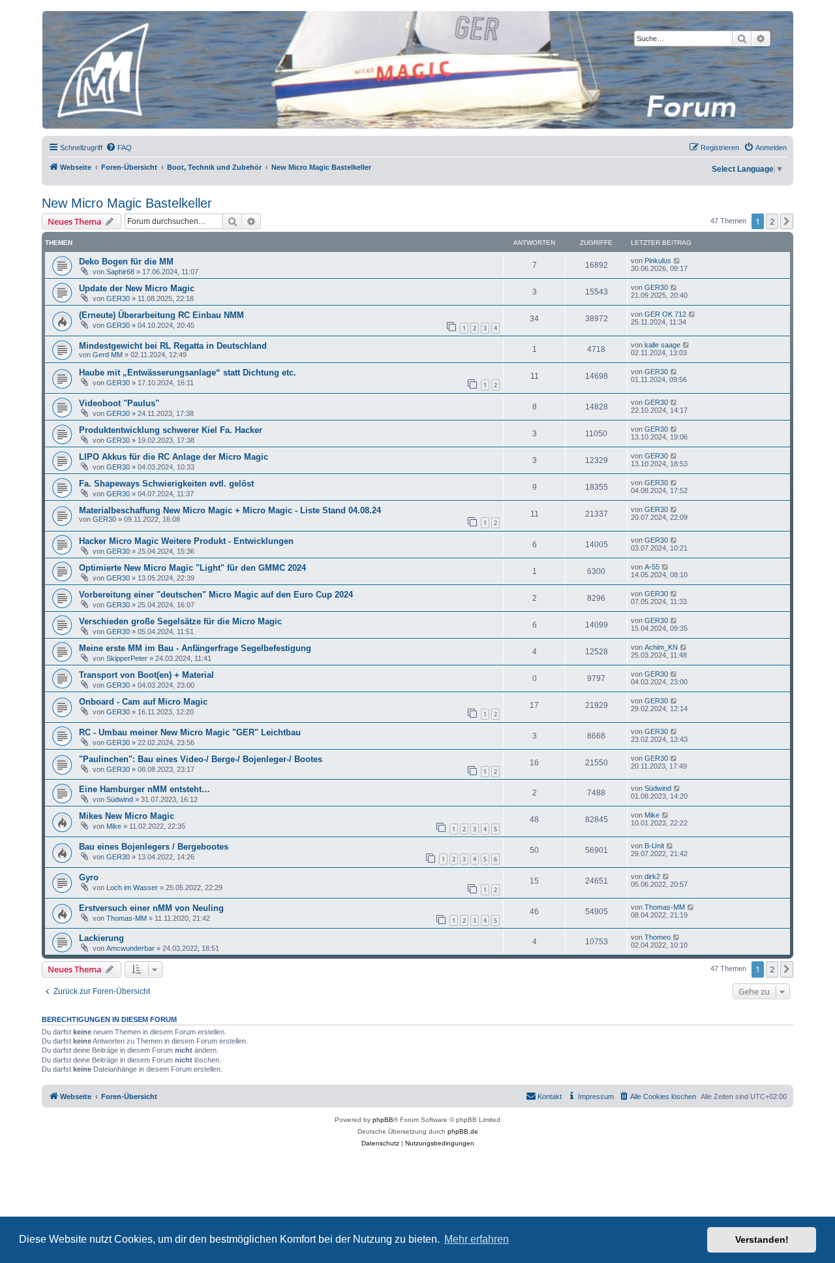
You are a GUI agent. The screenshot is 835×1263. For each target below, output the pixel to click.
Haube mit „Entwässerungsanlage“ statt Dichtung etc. (187, 372)
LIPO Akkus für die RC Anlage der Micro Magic (173, 457)
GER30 (118, 298)
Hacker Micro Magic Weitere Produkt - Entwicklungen (186, 541)
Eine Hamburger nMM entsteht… (144, 789)
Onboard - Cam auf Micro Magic (143, 702)
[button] (786, 221)
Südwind (119, 799)
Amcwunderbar (130, 948)
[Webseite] (417, 70)
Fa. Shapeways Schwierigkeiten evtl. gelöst (166, 483)
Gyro (89, 877)
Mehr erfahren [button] (476, 1239)
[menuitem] (119, 147)
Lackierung (101, 938)
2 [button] (772, 221)
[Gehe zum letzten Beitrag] (677, 260)
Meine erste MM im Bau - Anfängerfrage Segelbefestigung (195, 648)
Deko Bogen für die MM (126, 261)
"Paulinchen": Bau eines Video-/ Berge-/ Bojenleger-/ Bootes (200, 759)
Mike (113, 826)
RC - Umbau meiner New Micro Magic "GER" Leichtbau (190, 732)
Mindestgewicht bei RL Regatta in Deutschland (173, 346)
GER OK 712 (665, 314)
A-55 (652, 567)
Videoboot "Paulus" (119, 403)
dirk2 (652, 876)
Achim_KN (661, 647)
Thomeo (658, 937)
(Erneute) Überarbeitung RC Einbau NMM (161, 315)
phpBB (382, 1119)
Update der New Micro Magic (136, 288)
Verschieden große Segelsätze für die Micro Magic (180, 621)
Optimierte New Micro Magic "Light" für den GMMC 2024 (192, 568)
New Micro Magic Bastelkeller (127, 203)
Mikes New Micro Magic (126, 816)
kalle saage (662, 345)
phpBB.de (463, 1131)
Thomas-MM (126, 918)
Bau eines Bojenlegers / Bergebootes (153, 847)
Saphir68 (120, 272)
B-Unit (654, 846)
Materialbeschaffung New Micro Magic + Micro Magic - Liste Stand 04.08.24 (230, 510)
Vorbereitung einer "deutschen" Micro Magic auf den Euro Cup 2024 (216, 595)
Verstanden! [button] (762, 1239)
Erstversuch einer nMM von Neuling (151, 908)
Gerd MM (108, 355)
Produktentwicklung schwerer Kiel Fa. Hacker (170, 430)
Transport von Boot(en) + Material (146, 675)
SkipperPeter (126, 658)
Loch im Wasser (132, 887)
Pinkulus (658, 260)
